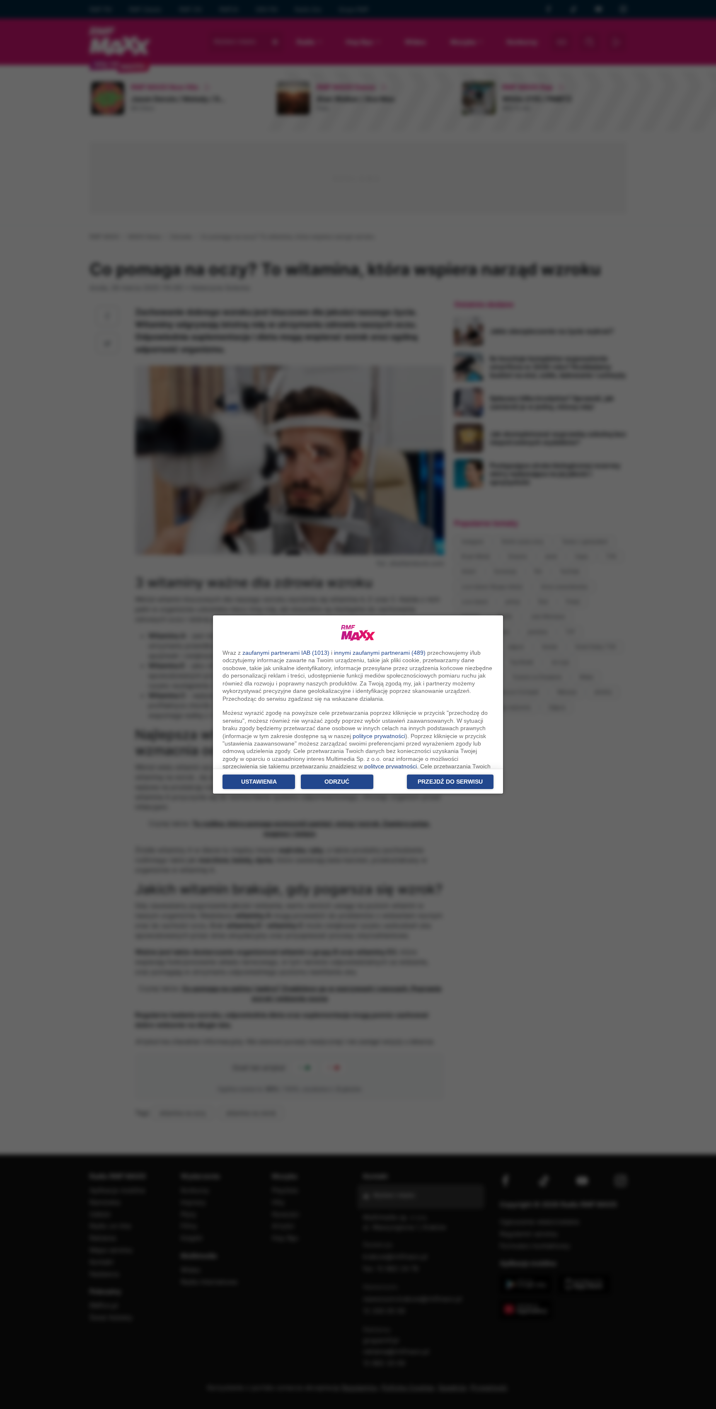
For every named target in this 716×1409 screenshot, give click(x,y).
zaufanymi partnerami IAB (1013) (285, 652)
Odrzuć (336, 781)
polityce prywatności (379, 736)
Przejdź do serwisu (450, 781)
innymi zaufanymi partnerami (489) (380, 652)
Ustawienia (259, 781)
